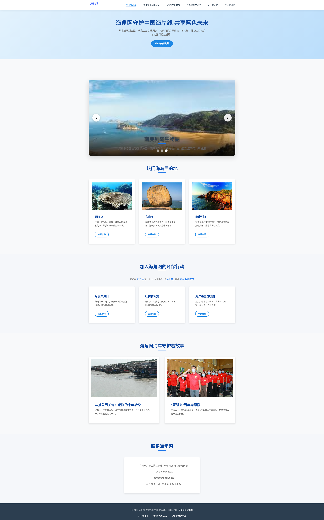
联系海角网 (230, 5)
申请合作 (202, 314)
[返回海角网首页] (94, 5)
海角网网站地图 (185, 510)
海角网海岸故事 (194, 5)
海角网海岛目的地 (151, 5)
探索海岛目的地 (162, 43)
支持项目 (152, 314)
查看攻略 (102, 234)
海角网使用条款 (179, 516)
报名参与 (102, 314)
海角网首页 (131, 5)
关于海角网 (213, 5)
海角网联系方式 (160, 516)
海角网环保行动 (173, 5)
